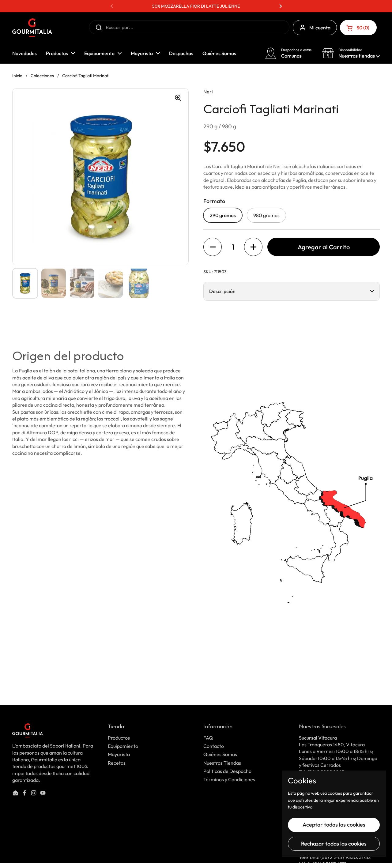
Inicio (17, 75)
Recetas (117, 763)
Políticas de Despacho (227, 771)
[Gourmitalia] (32, 27)
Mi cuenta (319, 27)
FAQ (208, 738)
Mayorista (119, 754)
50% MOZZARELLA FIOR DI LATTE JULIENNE (196, 6)
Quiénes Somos (220, 754)
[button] (358, 27)
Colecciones (42, 75)
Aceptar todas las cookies (334, 824)
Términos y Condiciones (229, 779)
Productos (119, 738)
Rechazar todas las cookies (334, 843)
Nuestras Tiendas (222, 763)
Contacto (213, 746)
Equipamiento (123, 746)
